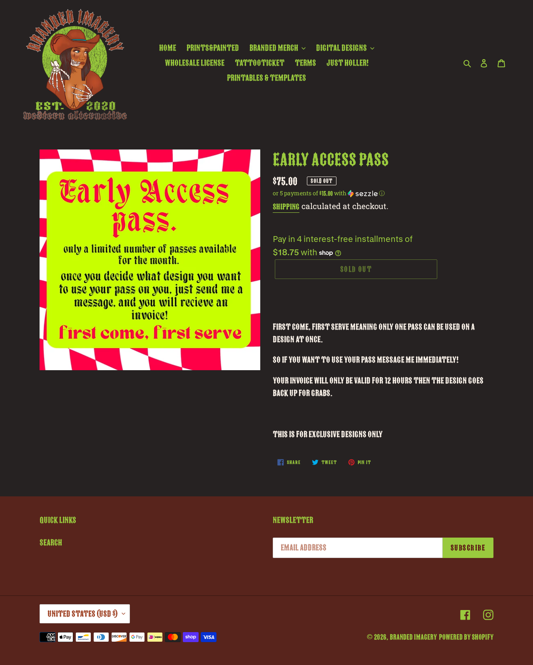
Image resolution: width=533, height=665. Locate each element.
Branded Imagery (413, 637)
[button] (329, 193)
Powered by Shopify (466, 637)
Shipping (286, 207)
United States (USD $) (82, 613)
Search (51, 542)
